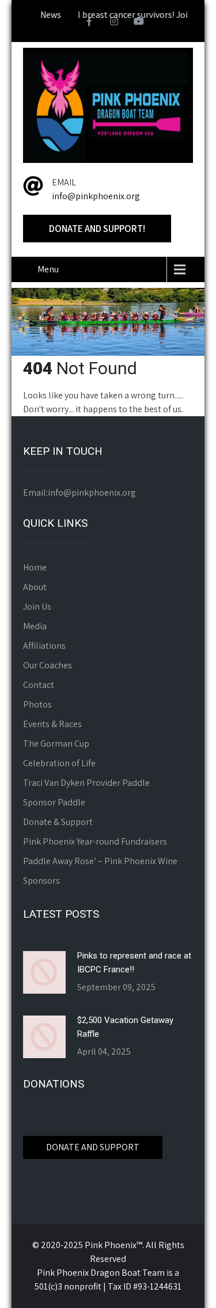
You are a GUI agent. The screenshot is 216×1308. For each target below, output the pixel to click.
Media (35, 626)
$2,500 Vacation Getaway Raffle (125, 1027)
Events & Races (52, 724)
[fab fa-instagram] (114, 23)
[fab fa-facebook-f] (89, 23)
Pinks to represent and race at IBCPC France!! (134, 962)
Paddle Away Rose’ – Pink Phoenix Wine (100, 861)
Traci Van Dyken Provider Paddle (86, 783)
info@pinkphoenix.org (96, 196)
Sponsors (41, 880)
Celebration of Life (59, 763)
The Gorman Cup (56, 743)
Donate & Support (58, 822)
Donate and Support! (97, 228)
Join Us (37, 606)
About (35, 587)
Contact (38, 685)
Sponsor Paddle (54, 802)
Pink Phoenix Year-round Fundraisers (95, 841)
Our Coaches (47, 665)
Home (35, 567)
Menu (48, 269)
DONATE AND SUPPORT (92, 1147)
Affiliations (44, 646)
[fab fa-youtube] (138, 23)
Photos (37, 704)
